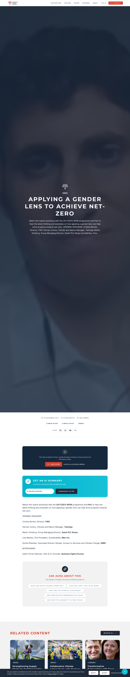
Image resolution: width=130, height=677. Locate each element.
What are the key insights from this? (47, 586)
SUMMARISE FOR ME (66, 491)
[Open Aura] (125, 672)
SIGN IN (103, 3)
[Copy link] (75, 430)
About (95, 3)
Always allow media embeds (74, 464)
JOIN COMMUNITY (116, 3)
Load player (55, 464)
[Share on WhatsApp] (65, 430)
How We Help (56, 3)
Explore (67, 3)
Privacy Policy (52, 674)
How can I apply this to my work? (84, 586)
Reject (93, 673)
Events (76, 3)
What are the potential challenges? (65, 590)
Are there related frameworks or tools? (65, 595)
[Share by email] (60, 430)
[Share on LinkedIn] (70, 430)
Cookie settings (117, 673)
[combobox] (39, 491)
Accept (104, 673)
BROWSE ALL (109, 633)
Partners (86, 3)
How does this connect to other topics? (65, 600)
